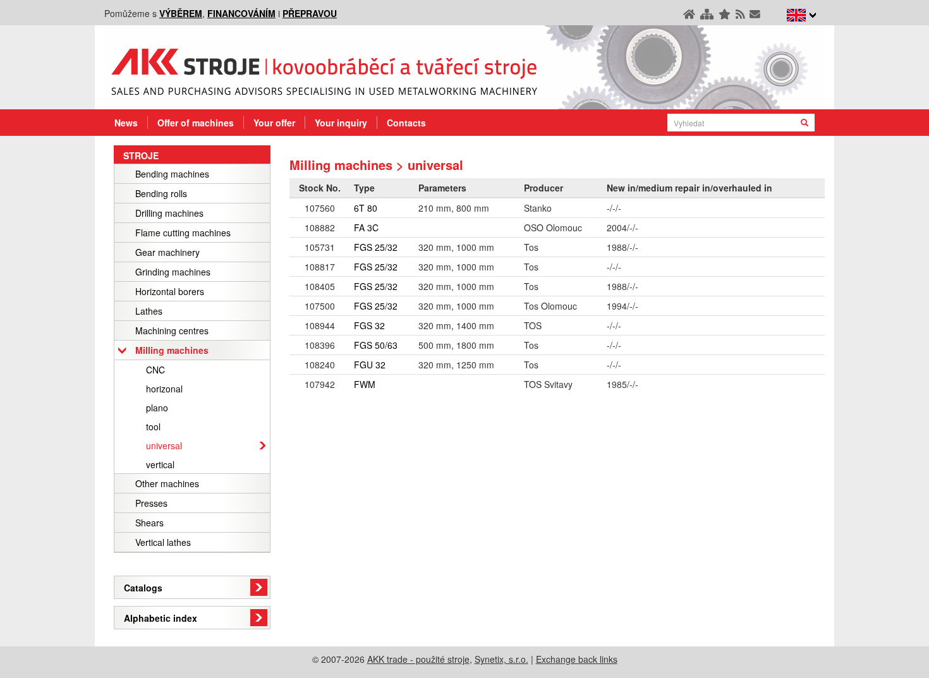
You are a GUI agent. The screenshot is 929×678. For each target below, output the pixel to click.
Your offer (274, 122)
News (126, 122)
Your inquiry (341, 122)
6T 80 (365, 208)
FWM (364, 384)
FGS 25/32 (376, 247)
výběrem (180, 13)
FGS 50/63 (376, 345)
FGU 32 (370, 364)
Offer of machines (195, 122)
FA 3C (366, 227)
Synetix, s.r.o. (501, 659)
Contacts (406, 122)
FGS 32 (369, 325)
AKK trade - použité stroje (418, 659)
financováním (241, 13)
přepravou (309, 13)
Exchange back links (576, 659)
